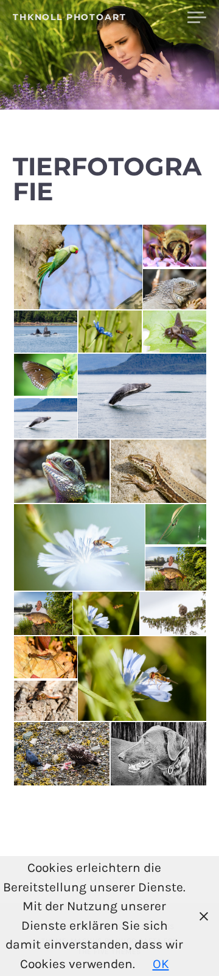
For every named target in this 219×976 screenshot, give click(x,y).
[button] (77, 267)
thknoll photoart (70, 17)
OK (161, 964)
